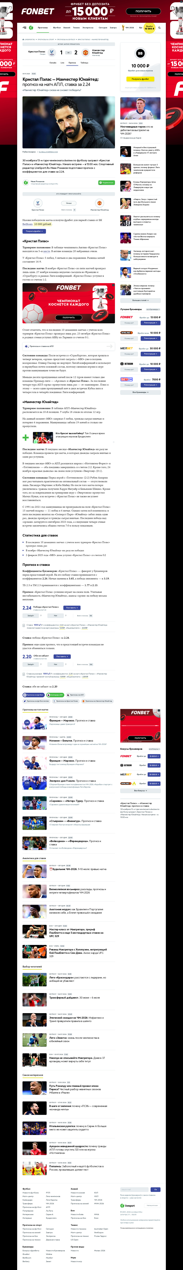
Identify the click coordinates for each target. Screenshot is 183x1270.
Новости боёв (77, 1214)
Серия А (49, 1214)
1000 (36, 625)
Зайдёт (31, 615)
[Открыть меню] (25, 28)
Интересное (28, 1214)
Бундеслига (51, 1218)
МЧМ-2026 (99, 1203)
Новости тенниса (78, 1229)
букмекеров (100, 571)
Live (62, 63)
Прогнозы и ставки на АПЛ (42, 346)
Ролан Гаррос (100, 1236)
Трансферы (28, 1203)
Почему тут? (129, 323)
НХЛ (96, 1196)
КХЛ (96, 1192)
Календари (27, 1200)
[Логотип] (31, 28)
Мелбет (49, 1258)
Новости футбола (31, 1192)
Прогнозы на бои (30, 1236)
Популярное (28, 1211)
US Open (74, 1240)
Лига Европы (51, 1200)
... (155, 32)
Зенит (48, 1261)
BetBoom (28, 224)
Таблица (84, 63)
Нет (55, 615)
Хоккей (66, 27)
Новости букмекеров (55, 1250)
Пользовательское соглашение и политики (136, 1228)
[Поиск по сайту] (161, 28)
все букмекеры (153, 309)
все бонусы (154, 749)
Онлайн (52, 63)
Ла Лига (49, 1211)
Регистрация (150, 323)
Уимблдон (98, 1232)
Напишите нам (152, 1205)
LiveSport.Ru (30, 39)
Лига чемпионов (53, 1196)
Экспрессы (87, 27)
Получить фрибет (34, 231)
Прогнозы (43, 27)
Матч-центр (28, 1196)
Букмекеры (28, 1246)
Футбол (57, 27)
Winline (49, 1254)
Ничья (68, 203)
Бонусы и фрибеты (31, 1250)
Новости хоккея (78, 1192)
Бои (72, 1210)
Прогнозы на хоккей (31, 1232)
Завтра (113, 27)
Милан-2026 (99, 1250)
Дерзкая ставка (53, 1240)
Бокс (96, 1218)
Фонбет (26, 1254)
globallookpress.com (48, 152)
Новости (75, 1250)
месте (46, 251)
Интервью (27, 1218)
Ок (155, 1189)
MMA (96, 1214)
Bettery (26, 1261)
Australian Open (101, 1229)
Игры (73, 1257)
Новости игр (76, 1261)
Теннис (76, 27)
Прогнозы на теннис (31, 1240)
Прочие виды (77, 1246)
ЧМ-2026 (130, 27)
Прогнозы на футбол (66, 39)
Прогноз (72, 63)
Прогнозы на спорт (46, 39)
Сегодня (103, 27)
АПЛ (48, 1207)
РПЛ (48, 1192)
